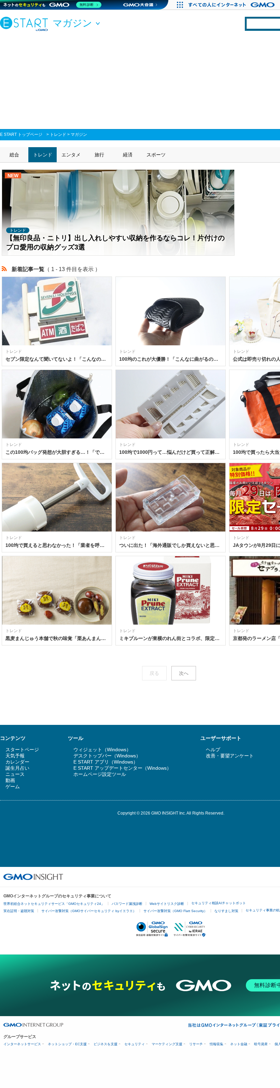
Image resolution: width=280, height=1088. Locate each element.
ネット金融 (238, 1044)
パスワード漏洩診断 (127, 904)
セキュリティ (134, 1044)
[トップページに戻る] (25, 23)
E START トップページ (21, 134)
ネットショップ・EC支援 (67, 1044)
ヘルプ (213, 749)
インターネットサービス (22, 1044)
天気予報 (15, 755)
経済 (127, 154)
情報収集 (216, 1044)
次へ (183, 673)
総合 (14, 154)
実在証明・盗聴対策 (18, 911)
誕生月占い (17, 768)
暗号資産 (261, 1044)
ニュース (15, 774)
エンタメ (71, 154)
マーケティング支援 (167, 1044)
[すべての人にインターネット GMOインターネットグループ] (232, 5)
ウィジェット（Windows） (102, 749)
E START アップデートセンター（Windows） (122, 768)
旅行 (99, 154)
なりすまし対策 (226, 911)
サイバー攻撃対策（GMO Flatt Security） (175, 911)
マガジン (79, 134)
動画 (10, 780)
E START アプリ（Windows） (105, 762)
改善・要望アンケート (230, 755)
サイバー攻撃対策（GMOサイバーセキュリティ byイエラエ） (88, 911)
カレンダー (17, 762)
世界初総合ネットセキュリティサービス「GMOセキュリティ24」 (53, 904)
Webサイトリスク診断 (167, 904)
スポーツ (156, 154)
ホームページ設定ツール (99, 774)
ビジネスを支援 (105, 1044)
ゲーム (12, 786)
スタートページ (22, 749)
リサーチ (196, 1044)
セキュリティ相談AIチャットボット (218, 903)
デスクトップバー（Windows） (107, 755)
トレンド (58, 134)
